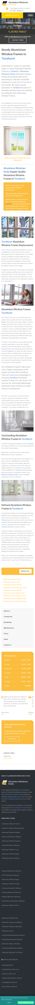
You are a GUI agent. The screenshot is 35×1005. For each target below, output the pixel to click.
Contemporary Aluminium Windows (13, 901)
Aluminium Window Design (10, 879)
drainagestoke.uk (7, 965)
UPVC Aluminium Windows (10, 875)
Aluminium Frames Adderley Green (15, 596)
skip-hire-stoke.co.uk (9, 974)
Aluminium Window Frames (11, 824)
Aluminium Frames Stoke (12, 582)
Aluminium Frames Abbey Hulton (14, 593)
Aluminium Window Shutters (11, 944)
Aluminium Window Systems (11, 841)
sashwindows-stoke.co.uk (10, 969)
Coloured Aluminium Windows (11, 888)
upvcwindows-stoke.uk (9, 986)
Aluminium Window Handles (11, 832)
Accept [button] (25, 1002)
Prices (6, 633)
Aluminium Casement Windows (12, 922)
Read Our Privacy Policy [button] (6, 999)
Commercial (8, 616)
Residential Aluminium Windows (12, 939)
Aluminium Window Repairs (11, 854)
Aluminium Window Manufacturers (13, 828)
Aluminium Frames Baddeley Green (15, 601)
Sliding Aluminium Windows (11, 858)
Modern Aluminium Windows (11, 897)
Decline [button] (9, 1002)
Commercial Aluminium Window (12, 948)
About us (7, 611)
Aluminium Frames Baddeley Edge (15, 598)
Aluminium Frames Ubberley (13, 585)
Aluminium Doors (7, 931)
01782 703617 (16, 11)
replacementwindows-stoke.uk (12, 978)
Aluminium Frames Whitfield (13, 590)
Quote (6, 639)
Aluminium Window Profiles (11, 884)
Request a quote (12, 15)
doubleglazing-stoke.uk (9, 982)
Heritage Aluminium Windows (11, 892)
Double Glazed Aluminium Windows (13, 935)
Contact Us (25, 571)
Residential (7, 622)
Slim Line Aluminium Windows (11, 837)
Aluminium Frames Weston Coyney (15, 587)
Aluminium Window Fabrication (12, 926)
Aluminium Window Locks (10, 850)
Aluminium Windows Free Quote (12, 952)
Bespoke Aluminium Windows (11, 871)
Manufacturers (9, 628)
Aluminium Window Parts (10, 918)
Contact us (7, 645)
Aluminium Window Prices (10, 905)
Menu (30, 15)
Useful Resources (10, 959)
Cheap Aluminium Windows (11, 845)
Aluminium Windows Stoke (12, 579)
